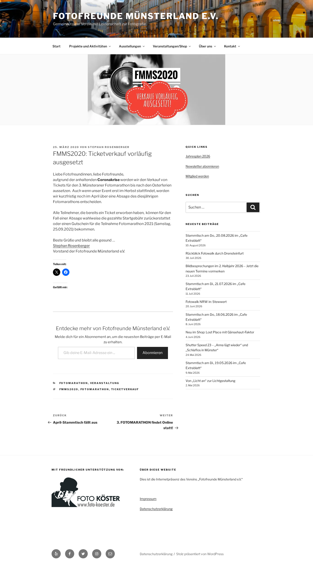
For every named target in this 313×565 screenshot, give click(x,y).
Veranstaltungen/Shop (170, 46)
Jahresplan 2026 (198, 156)
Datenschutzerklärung (156, 509)
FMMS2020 (68, 389)
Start (56, 46)
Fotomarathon (73, 383)
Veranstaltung (104, 383)
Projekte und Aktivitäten (88, 46)
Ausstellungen (130, 46)
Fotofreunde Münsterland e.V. (136, 16)
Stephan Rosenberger (108, 147)
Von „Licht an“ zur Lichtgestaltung (210, 381)
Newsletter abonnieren (202, 166)
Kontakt (230, 46)
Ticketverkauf (125, 389)
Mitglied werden (197, 176)
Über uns (205, 46)
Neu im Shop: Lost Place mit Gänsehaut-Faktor (220, 332)
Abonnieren (152, 353)
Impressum (148, 499)
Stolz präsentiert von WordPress (200, 554)
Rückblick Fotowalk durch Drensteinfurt (215, 253)
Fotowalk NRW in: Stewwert (206, 302)
